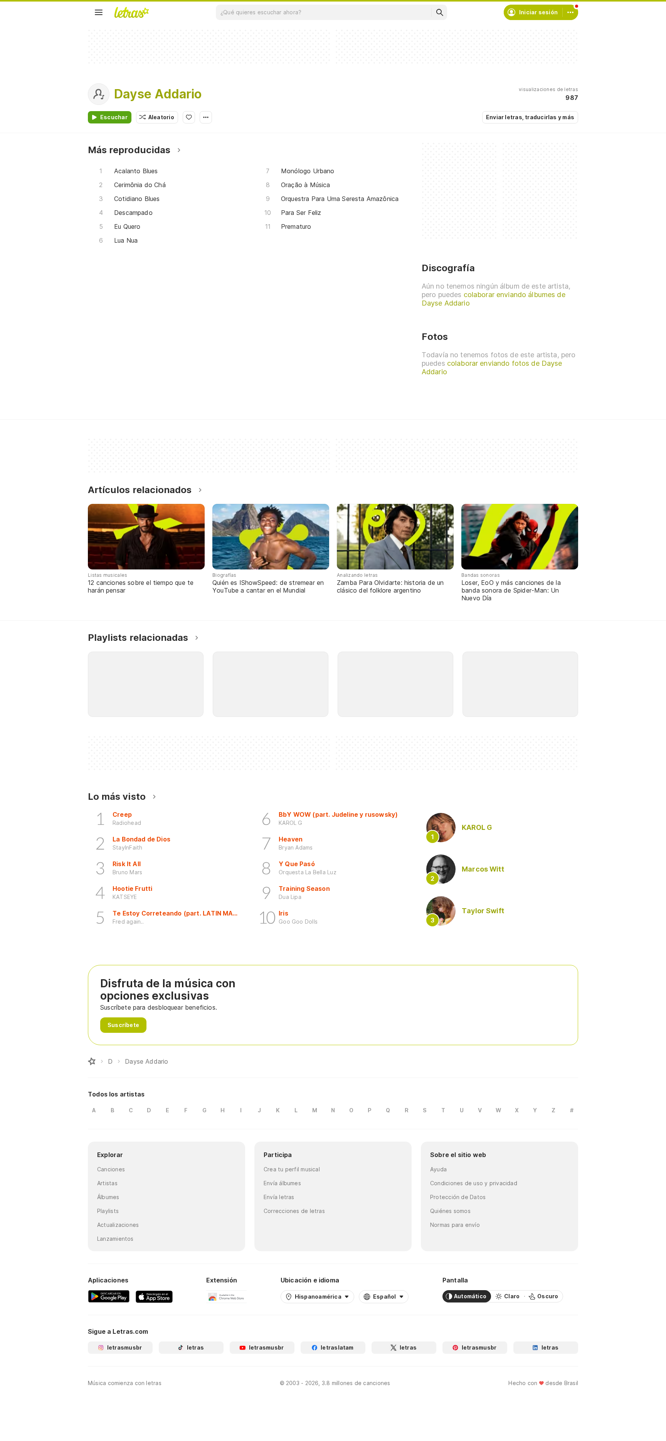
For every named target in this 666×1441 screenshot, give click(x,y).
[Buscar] (439, 12)
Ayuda (438, 1169)
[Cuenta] (570, 12)
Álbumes (108, 1197)
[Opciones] (206, 117)
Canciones (111, 1169)
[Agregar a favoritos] (189, 117)
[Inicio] (92, 1061)
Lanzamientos (115, 1238)
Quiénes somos (450, 1211)
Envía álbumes (282, 1183)
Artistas (107, 1183)
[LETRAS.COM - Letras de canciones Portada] (131, 12)
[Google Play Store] (109, 1296)
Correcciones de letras (294, 1211)
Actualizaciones (118, 1224)
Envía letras (279, 1197)
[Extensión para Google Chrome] (226, 1296)
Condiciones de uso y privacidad (473, 1183)
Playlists (108, 1211)
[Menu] (98, 12)
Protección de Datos (458, 1197)
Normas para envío (455, 1224)
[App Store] (154, 1296)
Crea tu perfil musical (292, 1169)
